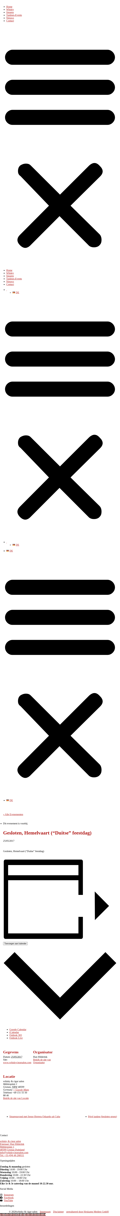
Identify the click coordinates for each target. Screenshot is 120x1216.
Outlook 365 (15, 1035)
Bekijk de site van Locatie (16, 1098)
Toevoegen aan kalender (15, 943)
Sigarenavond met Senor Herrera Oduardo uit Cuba (34, 1116)
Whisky (10, 9)
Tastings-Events (14, 15)
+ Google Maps (21, 1089)
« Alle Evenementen (13, 814)
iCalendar (14, 1032)
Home (9, 6)
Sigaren (10, 12)
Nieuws (10, 18)
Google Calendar (17, 1029)
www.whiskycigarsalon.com (17, 1062)
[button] (60, 145)
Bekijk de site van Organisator (42, 1061)
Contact (10, 20)
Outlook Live (16, 1038)
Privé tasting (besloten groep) (102, 1116)
